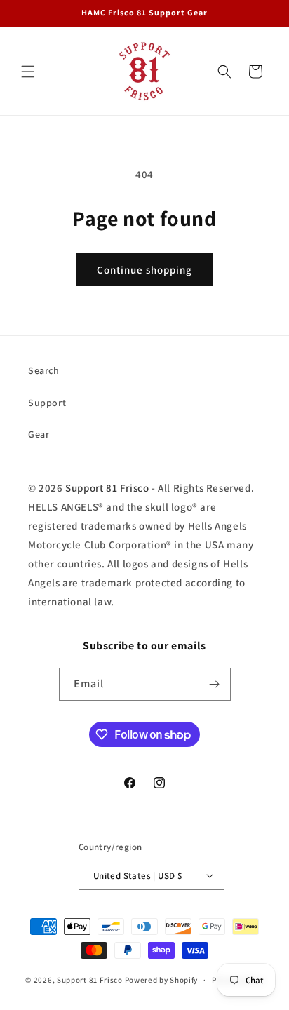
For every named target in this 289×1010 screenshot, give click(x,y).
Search (44, 370)
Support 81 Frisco (107, 487)
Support (47, 402)
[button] (28, 71)
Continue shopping (144, 269)
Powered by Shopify (162, 980)
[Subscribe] (214, 684)
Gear (38, 434)
